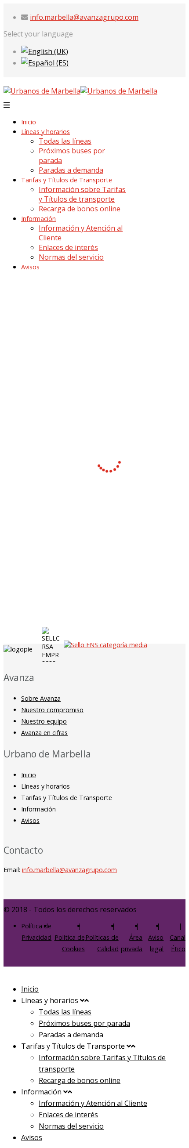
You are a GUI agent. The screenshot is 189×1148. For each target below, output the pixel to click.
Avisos (30, 267)
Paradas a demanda (71, 170)
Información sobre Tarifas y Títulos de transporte (82, 194)
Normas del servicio (71, 257)
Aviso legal (156, 943)
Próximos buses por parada (84, 1023)
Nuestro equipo (44, 721)
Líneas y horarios (45, 131)
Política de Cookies (70, 943)
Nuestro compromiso (52, 710)
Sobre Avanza (41, 698)
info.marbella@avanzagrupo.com (84, 17)
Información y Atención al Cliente (93, 1103)
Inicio (28, 122)
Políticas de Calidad (102, 943)
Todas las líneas (65, 141)
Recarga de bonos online (79, 209)
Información (38, 218)
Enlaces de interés (68, 247)
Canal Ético (177, 943)
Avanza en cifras (44, 732)
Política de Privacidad (36, 932)
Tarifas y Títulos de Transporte (66, 180)
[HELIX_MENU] (7, 105)
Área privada (131, 943)
